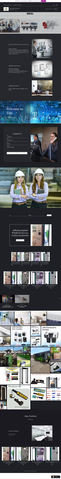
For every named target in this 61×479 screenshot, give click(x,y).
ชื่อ (7, 135)
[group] (30, 259)
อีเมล (7, 138)
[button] (56, 5)
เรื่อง (7, 142)
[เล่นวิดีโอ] (7, 299)
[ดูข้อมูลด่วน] (15, 256)
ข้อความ (8, 145)
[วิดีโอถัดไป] (60, 299)
